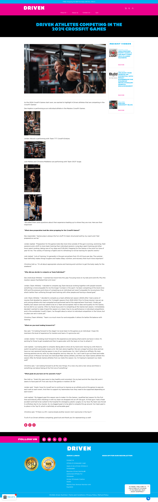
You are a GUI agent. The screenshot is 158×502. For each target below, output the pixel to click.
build (119, 90)
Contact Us (70, 460)
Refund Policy (103, 495)
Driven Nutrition (62, 495)
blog (119, 60)
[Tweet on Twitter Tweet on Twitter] (30, 425)
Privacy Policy (91, 495)
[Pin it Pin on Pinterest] (34, 425)
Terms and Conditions (77, 495)
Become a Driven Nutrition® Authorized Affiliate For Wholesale (76, 474)
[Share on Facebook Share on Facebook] (25, 425)
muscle (124, 91)
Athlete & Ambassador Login (76, 463)
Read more (121, 64)
